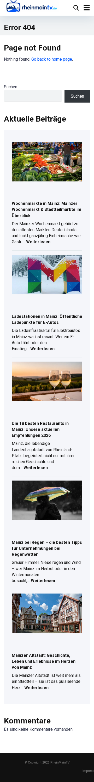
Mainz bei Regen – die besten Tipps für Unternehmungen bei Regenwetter (47, 548)
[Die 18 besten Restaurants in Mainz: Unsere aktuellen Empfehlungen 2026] (47, 382)
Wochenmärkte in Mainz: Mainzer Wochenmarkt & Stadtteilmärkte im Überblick (46, 209)
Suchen (10, 86)
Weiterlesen (38, 242)
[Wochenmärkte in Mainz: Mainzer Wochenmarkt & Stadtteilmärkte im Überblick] (47, 162)
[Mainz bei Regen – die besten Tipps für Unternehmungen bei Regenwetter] (47, 500)
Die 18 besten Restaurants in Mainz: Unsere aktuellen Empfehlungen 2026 (40, 429)
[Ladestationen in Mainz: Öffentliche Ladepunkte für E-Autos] (47, 275)
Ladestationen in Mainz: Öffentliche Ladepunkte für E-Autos (47, 319)
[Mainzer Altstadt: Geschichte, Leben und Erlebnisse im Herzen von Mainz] (47, 613)
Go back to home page (51, 59)
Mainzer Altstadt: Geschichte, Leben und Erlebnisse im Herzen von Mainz (43, 661)
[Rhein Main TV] (31, 6)
